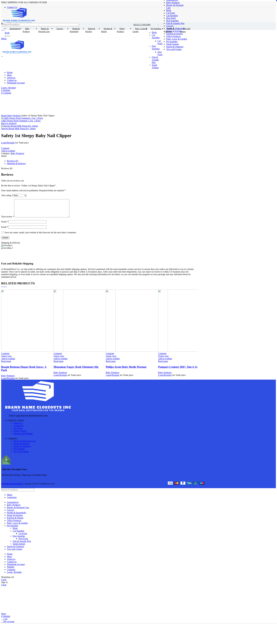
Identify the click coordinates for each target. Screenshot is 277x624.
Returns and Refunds (23, 433)
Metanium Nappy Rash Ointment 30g (76, 366)
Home (4, 115)
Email (4, 227)
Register (11, 142)
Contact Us (18, 426)
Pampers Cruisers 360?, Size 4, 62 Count (182, 366)
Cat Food (170, 13)
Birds (168, 10)
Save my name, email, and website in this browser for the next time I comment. (40, 232)
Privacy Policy (20, 431)
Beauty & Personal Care (24, 441)
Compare (11, 569)
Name (4, 221)
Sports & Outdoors (22, 446)
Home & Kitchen (21, 443)
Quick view (6, 356)
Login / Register (14, 572)
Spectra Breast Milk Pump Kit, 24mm (18, 128)
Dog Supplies (172, 20)
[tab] (101, 161)
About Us (17, 423)
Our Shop (17, 428)
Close (3, 579)
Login (4, 142)
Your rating (7, 195)
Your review (7, 216)
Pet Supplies (19, 449)
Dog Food (171, 18)
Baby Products (173, 2)
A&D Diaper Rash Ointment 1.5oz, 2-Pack (21, 121)
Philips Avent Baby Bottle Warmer (126, 366)
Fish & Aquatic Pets (175, 23)
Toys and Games (21, 451)
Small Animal (19, 544)
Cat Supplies (172, 15)
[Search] (191, 24)
